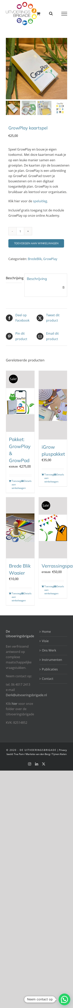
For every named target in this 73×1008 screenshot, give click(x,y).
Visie (45, 641)
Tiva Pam (19, 754)
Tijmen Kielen (59, 754)
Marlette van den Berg (38, 754)
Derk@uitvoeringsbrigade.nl (26, 695)
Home (46, 631)
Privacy (63, 750)
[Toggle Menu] (64, 13)
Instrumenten (52, 660)
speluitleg (40, 201)
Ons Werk (49, 650)
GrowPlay (50, 259)
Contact (47, 678)
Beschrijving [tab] (14, 278)
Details (28, 481)
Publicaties (50, 669)
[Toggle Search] (51, 13)
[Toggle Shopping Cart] (38, 14)
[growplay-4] (36, 68)
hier (15, 703)
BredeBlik (35, 259)
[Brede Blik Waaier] (20, 527)
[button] (64, 999)
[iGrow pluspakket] (53, 405)
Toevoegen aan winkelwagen (36, 243)
